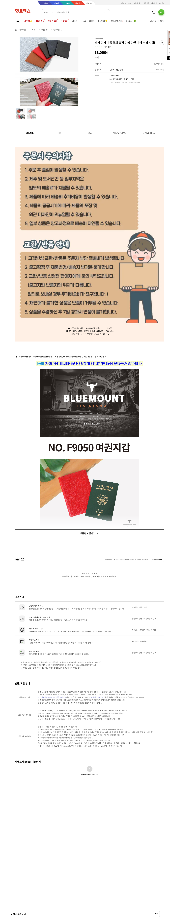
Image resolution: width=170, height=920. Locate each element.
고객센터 (161, 3)
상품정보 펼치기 (87, 533)
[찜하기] (156, 914)
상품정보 (29, 132)
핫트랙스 (47, 12)
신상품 (83, 20)
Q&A (90, 132)
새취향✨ (28, 20)
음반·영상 (40, 20)
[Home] (16, 30)
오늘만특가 (52, 20)
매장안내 (154, 3)
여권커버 (56, 30)
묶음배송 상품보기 (135, 82)
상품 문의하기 (157, 559)
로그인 (130, 3)
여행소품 (44, 30)
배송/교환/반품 (119, 132)
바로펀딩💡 (102, 20)
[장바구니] (153, 12)
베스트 (75, 20)
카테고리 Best (149, 132)
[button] (162, 42)
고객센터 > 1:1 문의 (98, 697)
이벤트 (92, 20)
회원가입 (123, 3)
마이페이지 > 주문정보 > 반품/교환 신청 (52, 697)
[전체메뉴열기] (17, 20)
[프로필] (161, 12)
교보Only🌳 (131, 20)
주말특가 (64, 20)
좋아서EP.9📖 (116, 20)
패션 (33, 30)
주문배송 (146, 3)
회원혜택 (137, 3)
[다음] (84, 73)
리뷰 (60, 132)
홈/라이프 (22, 30)
